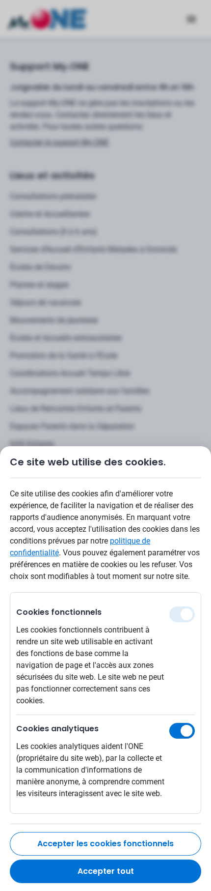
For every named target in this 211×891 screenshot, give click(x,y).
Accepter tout (106, 871)
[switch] (182, 731)
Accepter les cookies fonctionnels (105, 843)
